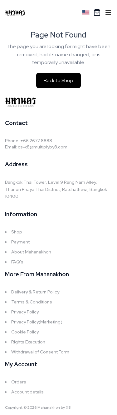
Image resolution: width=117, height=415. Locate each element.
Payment (20, 242)
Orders (18, 382)
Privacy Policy (25, 312)
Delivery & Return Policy (35, 292)
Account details (27, 392)
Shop (16, 232)
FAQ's (17, 262)
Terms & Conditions (31, 302)
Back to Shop (58, 80)
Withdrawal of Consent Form (40, 352)
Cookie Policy (25, 332)
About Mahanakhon (31, 252)
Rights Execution (28, 342)
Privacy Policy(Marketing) (36, 322)
